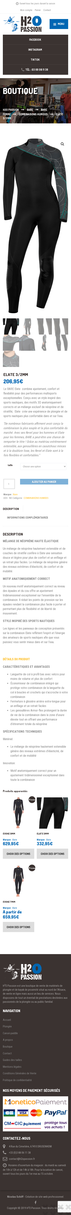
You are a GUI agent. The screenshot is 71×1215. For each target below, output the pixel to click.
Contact (47, 10)
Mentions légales (12, 1066)
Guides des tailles (12, 1059)
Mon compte (26, 10)
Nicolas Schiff (15, 1196)
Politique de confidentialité (17, 1080)
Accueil (7, 1019)
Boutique (7, 1046)
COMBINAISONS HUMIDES (36, 498)
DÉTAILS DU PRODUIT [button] (16, 659)
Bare (15, 494)
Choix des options (18, 853)
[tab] (13, 508)
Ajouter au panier (44, 481)
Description (11, 508)
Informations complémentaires (27, 517)
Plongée (7, 1026)
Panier (38, 10)
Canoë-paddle (10, 1033)
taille (10, 465)
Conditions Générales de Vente (19, 1073)
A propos (8, 1039)
